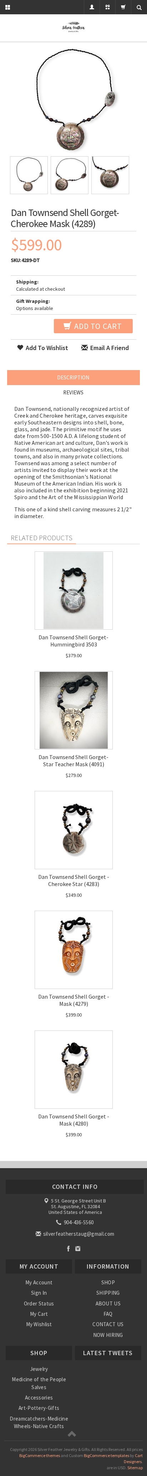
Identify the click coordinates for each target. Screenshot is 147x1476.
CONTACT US (107, 1324)
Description (73, 377)
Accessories (39, 1397)
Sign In (39, 1292)
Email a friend (109, 348)
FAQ (108, 1313)
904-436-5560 (77, 1222)
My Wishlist (39, 1324)
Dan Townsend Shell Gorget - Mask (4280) (73, 1120)
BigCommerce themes (39, 1455)
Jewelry (39, 1369)
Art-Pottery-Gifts (39, 1407)
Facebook (68, 1248)
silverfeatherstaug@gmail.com (78, 1233)
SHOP (108, 1282)
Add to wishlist (46, 348)
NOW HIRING (108, 1335)
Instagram (78, 1248)
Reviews (73, 392)
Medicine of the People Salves (39, 1383)
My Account (38, 1282)
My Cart (39, 1313)
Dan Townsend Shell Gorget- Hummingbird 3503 (73, 641)
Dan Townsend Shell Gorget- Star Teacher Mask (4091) (73, 760)
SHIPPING (108, 1292)
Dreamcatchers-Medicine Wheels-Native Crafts (39, 1422)
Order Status (39, 1303)
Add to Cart (97, 326)
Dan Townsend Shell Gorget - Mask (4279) (73, 1000)
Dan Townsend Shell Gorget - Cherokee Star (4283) (73, 880)
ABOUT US (108, 1303)
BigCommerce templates (106, 1455)
